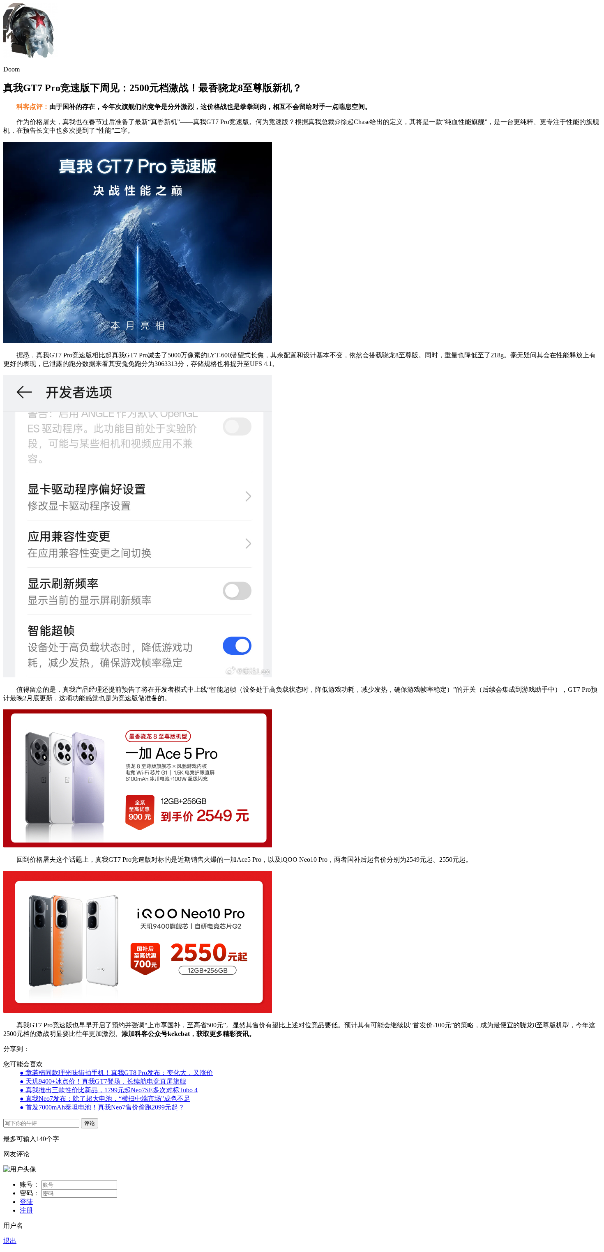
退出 (9, 1240)
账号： (29, 1184)
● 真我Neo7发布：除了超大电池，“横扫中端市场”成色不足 (105, 1098)
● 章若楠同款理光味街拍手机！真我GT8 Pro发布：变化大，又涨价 (116, 1072)
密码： (29, 1193)
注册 (26, 1210)
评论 (89, 1123)
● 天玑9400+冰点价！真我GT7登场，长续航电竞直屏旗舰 (103, 1081)
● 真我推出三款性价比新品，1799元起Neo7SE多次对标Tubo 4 (109, 1089)
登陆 (26, 1201)
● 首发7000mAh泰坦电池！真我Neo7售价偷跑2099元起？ (102, 1107)
